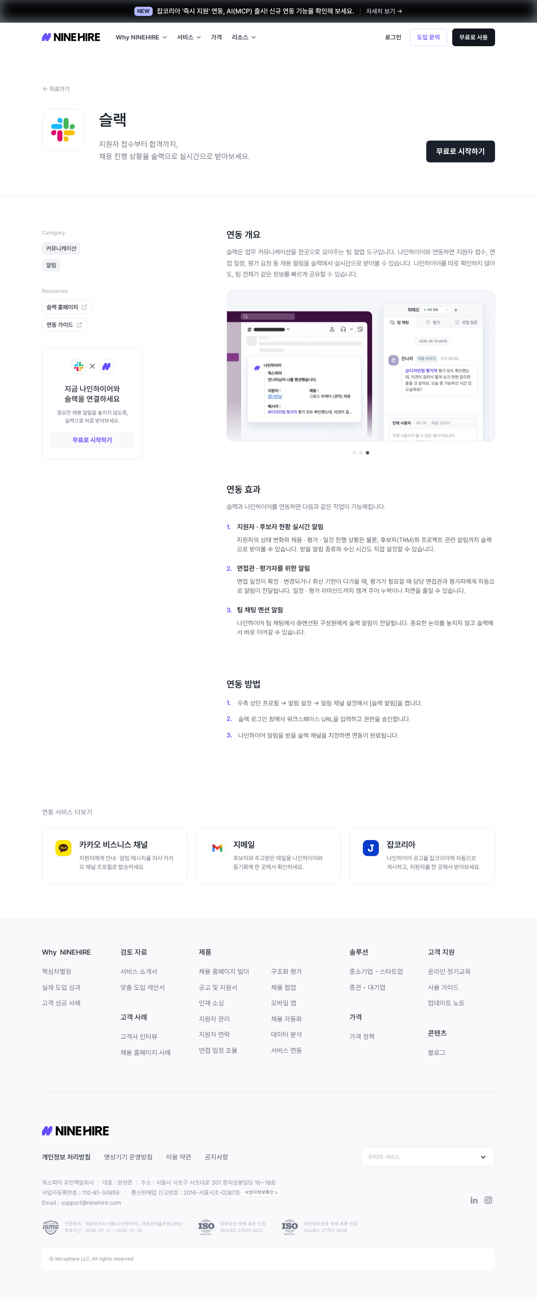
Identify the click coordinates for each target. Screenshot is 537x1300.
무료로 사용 (473, 37)
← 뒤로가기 (56, 89)
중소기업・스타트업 (376, 972)
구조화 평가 (286, 972)
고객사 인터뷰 (138, 1037)
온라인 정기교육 (449, 972)
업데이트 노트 (446, 1003)
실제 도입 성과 (61, 988)
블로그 (437, 1053)
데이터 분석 (286, 1035)
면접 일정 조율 (218, 1051)
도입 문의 (428, 37)
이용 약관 (178, 1157)
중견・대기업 (367, 988)
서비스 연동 (286, 1051)
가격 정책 (362, 1037)
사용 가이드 (443, 988)
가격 (216, 37)
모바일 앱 (283, 1003)
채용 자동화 (286, 1019)
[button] (141, 37)
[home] (71, 37)
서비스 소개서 (138, 972)
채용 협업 (283, 988)
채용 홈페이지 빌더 (224, 972)
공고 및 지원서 (218, 988)
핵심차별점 (56, 972)
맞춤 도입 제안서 (142, 988)
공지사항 (216, 1157)
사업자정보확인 (259, 1192)
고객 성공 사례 (61, 1003)
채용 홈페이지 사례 (145, 1053)
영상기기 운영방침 (128, 1157)
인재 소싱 (211, 1003)
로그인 (393, 37)
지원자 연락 (214, 1035)
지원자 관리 (214, 1019)
